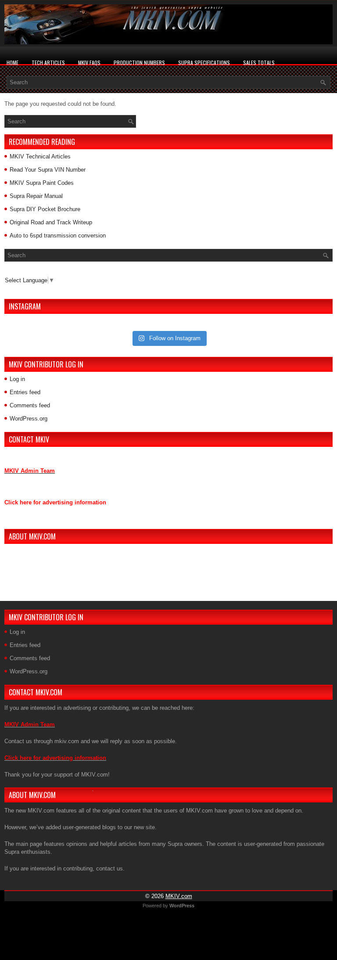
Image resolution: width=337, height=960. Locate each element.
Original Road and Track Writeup (51, 222)
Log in (17, 379)
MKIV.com (178, 896)
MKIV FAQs (89, 62)
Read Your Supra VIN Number (48, 169)
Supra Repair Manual (36, 196)
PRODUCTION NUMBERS (139, 62)
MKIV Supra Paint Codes (42, 183)
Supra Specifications (204, 62)
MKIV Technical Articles (40, 156)
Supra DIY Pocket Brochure (45, 209)
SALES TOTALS (259, 62)
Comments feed (30, 405)
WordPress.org (28, 418)
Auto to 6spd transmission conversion (58, 235)
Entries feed (25, 392)
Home (12, 62)
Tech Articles (48, 62)
